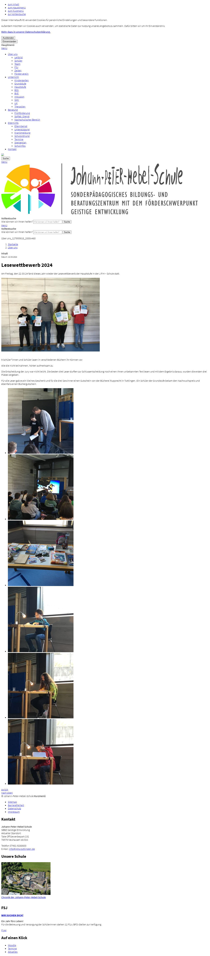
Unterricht (13, 77)
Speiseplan (20, 142)
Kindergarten (21, 80)
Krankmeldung (22, 132)
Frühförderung (22, 113)
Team (17, 64)
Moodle (12, 945)
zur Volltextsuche (17, 14)
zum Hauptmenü (17, 7)
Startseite (13, 244)
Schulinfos (19, 145)
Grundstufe (20, 83)
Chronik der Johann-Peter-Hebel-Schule (23, 897)
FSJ (16, 67)
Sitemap (12, 802)
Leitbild (18, 57)
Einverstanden (9, 41)
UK (16, 103)
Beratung (13, 109)
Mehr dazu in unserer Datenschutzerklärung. (26, 31)
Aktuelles (12, 951)
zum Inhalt (13, 4)
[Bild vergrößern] (50, 350)
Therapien (19, 106)
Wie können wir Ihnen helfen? (17, 221)
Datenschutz (14, 808)
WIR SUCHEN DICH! (12, 915)
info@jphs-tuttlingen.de (22, 849)
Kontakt (12, 149)
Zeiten (17, 70)
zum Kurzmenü (16, 10)
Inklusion (19, 96)
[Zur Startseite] (99, 215)
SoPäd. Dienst (21, 116)
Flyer (4, 930)
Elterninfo (13, 122)
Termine (18, 139)
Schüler (18, 60)
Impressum (14, 811)
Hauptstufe (20, 86)
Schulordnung (22, 136)
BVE (16, 93)
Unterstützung (22, 129)
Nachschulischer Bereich (27, 119)
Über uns (12, 54)
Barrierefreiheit (16, 805)
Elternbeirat (20, 126)
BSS (16, 90)
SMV (16, 100)
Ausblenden (8, 38)
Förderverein (21, 73)
